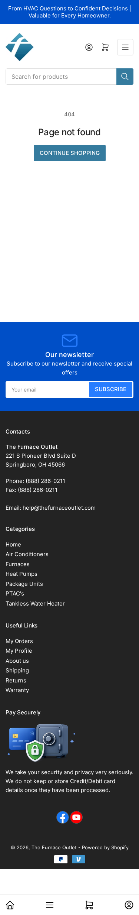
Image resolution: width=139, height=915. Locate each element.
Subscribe (110, 389)
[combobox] (69, 76)
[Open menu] (125, 47)
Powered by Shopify (105, 847)
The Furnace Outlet (54, 847)
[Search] (125, 76)
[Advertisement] (69, 248)
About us (17, 660)
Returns (16, 680)
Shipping (17, 670)
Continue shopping (70, 152)
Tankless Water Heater (35, 603)
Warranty (17, 690)
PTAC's (15, 593)
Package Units (24, 583)
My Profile (19, 650)
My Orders (19, 641)
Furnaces (18, 564)
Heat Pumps (21, 573)
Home (13, 544)
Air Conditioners (27, 554)
